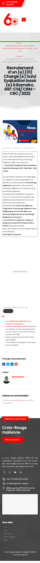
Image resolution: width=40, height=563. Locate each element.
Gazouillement (7, 364)
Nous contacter (12, 440)
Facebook (3, 364)
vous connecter (16, 400)
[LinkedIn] (21, 472)
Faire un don (8, 534)
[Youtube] (15, 472)
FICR (5, 530)
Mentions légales (9, 537)
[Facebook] (4, 472)
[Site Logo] (11, 20)
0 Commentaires (28, 148)
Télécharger (8, 311)
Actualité (17, 148)
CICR (5, 527)
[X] (10, 472)
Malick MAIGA (6, 148)
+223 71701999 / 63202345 (12, 3)
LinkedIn (11, 364)
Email (16, 364)
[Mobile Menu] (24, 19)
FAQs (5, 540)
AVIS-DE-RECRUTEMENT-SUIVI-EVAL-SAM (15, 307)
